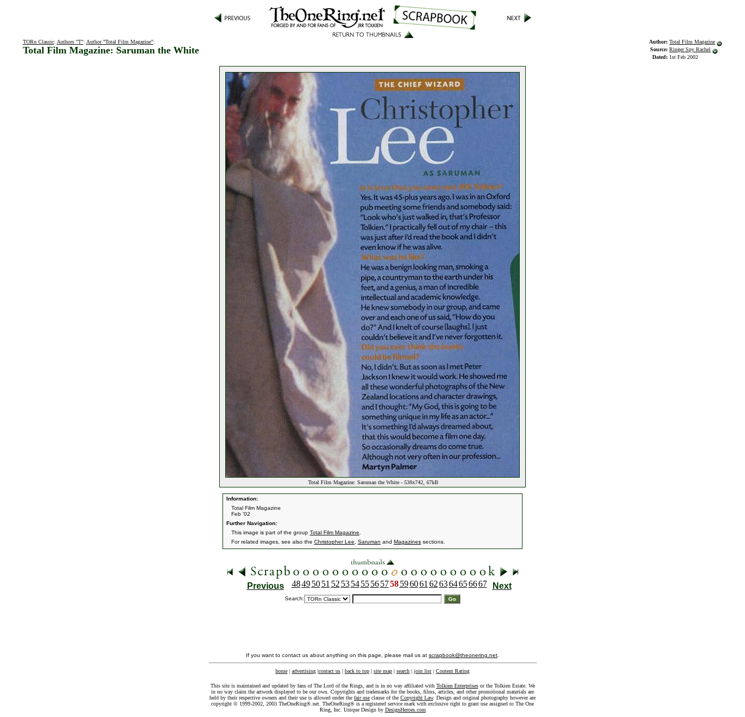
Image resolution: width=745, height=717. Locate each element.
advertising (304, 671)
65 (463, 583)
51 (325, 583)
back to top (357, 671)
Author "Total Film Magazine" (119, 42)
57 (384, 583)
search (403, 671)
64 (453, 583)
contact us (329, 671)
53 (345, 583)
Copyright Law (416, 698)
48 (296, 583)
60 (414, 583)
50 (315, 583)
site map (383, 671)
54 (355, 583)
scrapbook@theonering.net (463, 655)
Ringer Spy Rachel (690, 49)
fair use (362, 698)
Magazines (407, 542)
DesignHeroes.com (405, 710)
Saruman (369, 542)
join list (422, 671)
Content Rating (453, 671)
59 (404, 583)
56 (374, 583)
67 (482, 583)
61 (423, 583)
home (281, 671)
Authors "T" (70, 42)
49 (306, 583)
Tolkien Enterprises (457, 686)
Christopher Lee (334, 542)
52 (335, 583)
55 (365, 583)
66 (472, 583)
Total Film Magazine (692, 42)
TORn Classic (38, 42)
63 (443, 583)
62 (433, 583)
